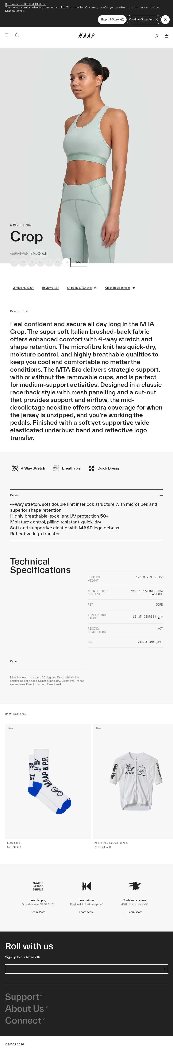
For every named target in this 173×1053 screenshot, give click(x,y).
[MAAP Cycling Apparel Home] (86, 36)
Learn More (38, 912)
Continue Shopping (141, 19)
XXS (14, 262)
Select (79, 262)
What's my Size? (23, 287)
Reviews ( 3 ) (50, 287)
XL (57, 262)
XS (23, 262)
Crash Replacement (117, 287)
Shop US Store (109, 19)
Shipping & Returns (79, 287)
